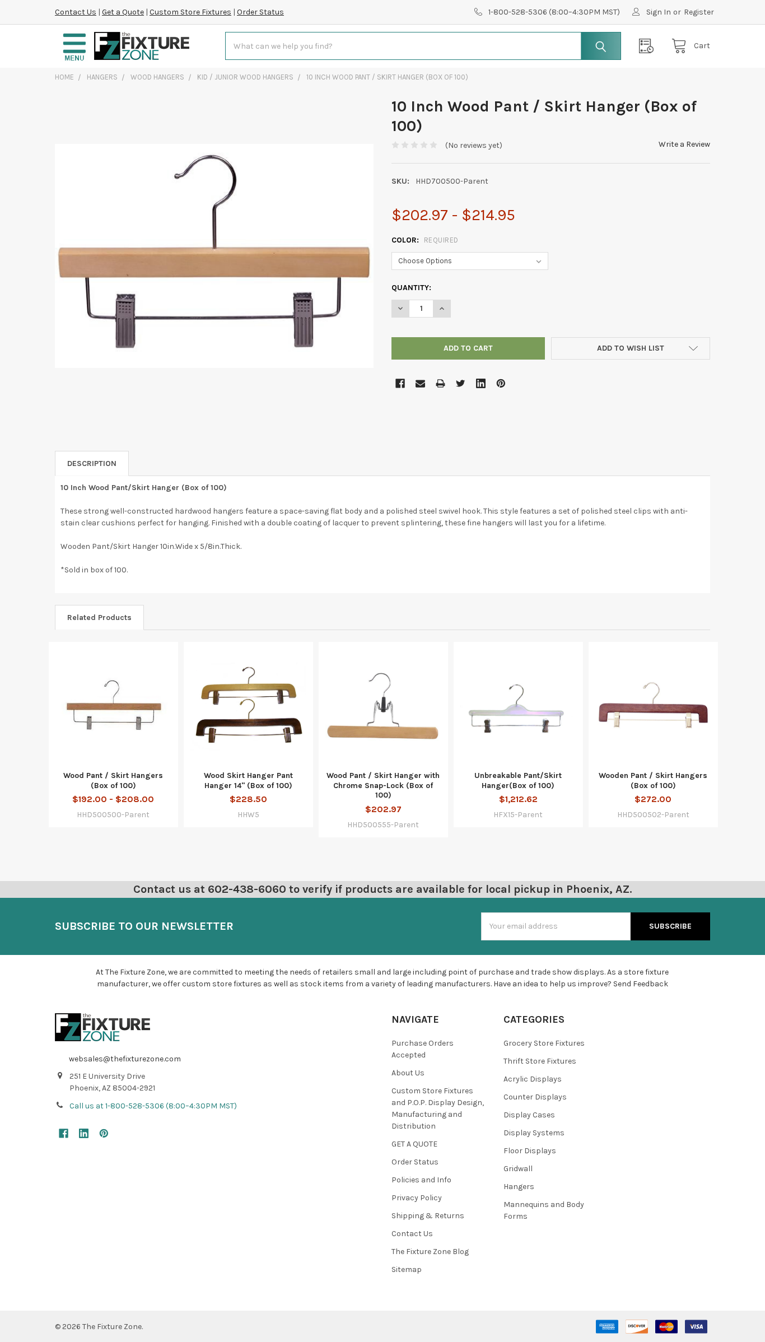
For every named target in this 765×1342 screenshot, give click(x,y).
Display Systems (534, 1133)
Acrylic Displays (532, 1079)
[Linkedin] (480, 383)
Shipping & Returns (427, 1215)
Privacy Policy (416, 1198)
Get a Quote (123, 12)
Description (91, 463)
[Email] (420, 383)
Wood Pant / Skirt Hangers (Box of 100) (113, 780)
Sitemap (406, 1269)
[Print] (440, 383)
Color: (425, 240)
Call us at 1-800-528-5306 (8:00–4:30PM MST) (153, 1106)
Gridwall (518, 1168)
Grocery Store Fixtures (544, 1043)
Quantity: (411, 287)
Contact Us (75, 12)
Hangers (518, 1186)
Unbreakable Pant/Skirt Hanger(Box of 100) (518, 780)
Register (699, 12)
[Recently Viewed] (649, 46)
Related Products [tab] (99, 617)
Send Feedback (640, 984)
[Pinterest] (501, 383)
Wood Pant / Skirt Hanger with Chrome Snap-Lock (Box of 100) (383, 785)
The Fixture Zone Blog (430, 1251)
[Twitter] (460, 383)
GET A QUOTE (414, 1144)
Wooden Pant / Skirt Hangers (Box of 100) (653, 780)
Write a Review (684, 144)
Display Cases (529, 1115)
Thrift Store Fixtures (539, 1061)
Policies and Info (421, 1180)
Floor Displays (529, 1150)
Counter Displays (535, 1097)
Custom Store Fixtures (190, 12)
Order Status (260, 12)
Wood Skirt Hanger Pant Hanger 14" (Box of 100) (248, 780)
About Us (408, 1073)
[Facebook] (400, 383)
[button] (74, 46)
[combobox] (423, 46)
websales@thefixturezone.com (125, 1059)
